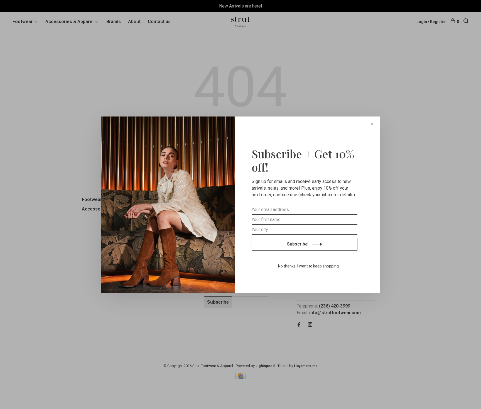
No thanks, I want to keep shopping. (309, 266)
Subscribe (298, 244)
